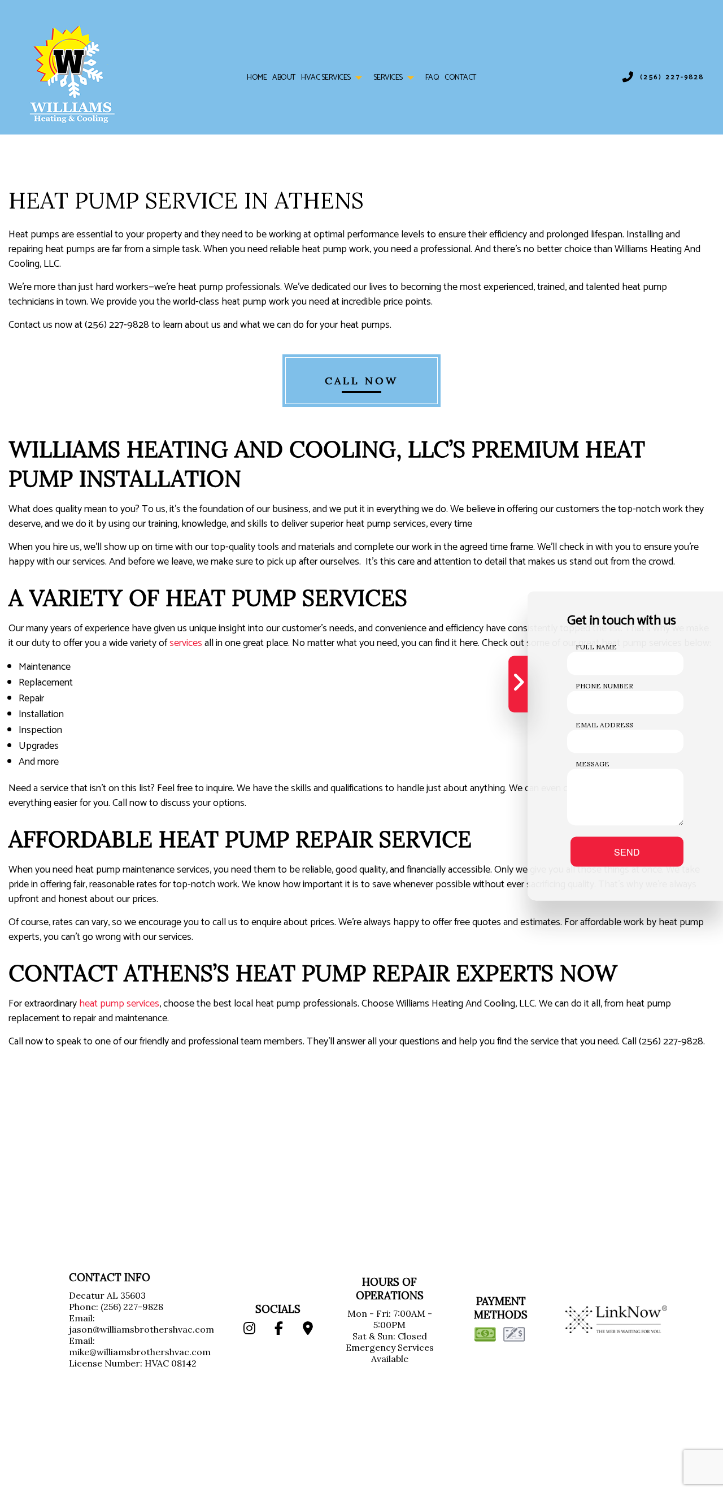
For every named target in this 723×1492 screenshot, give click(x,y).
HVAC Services (326, 77)
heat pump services (119, 1003)
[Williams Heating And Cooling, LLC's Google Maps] (308, 1329)
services (185, 643)
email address (604, 725)
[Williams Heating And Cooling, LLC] (69, 70)
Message (592, 764)
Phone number (604, 686)
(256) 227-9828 (672, 77)
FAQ (432, 77)
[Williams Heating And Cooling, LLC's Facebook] (279, 1329)
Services (388, 77)
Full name (596, 647)
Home (257, 77)
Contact (460, 77)
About (283, 77)
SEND (627, 851)
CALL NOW (361, 380)
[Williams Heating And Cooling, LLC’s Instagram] (249, 1329)
